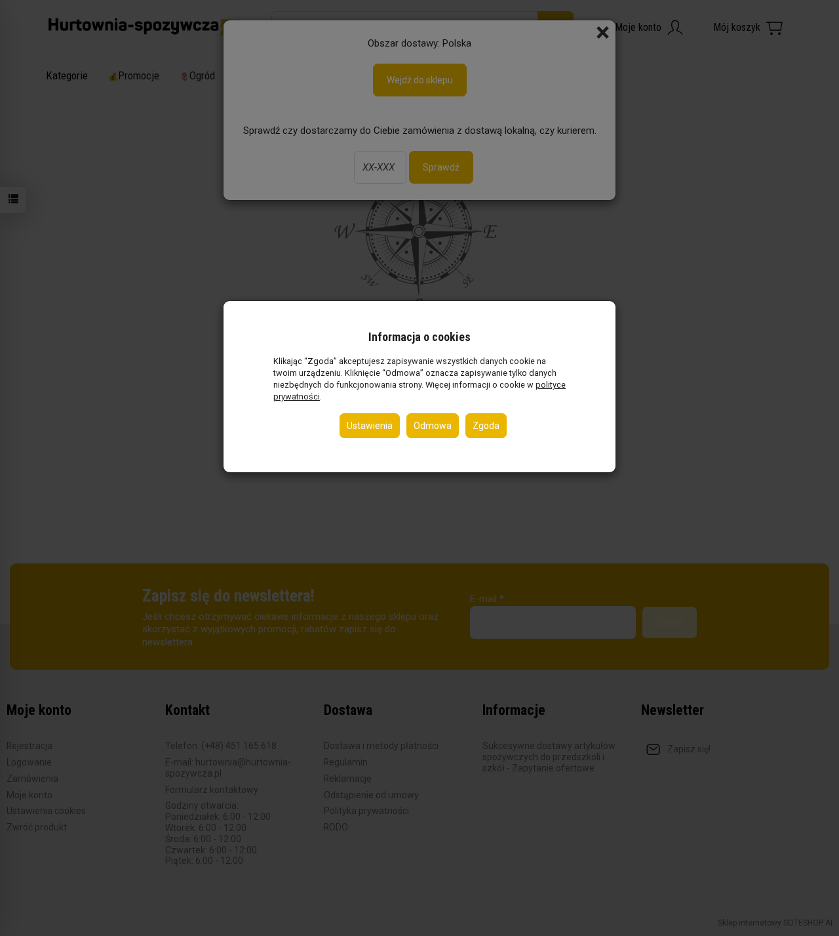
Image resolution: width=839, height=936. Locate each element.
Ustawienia (370, 425)
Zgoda (486, 425)
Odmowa (433, 425)
